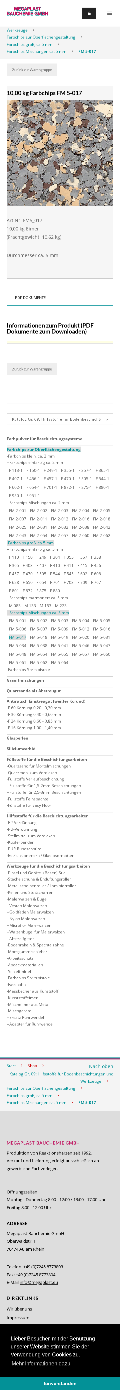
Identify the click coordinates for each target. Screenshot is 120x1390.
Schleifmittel (19, 971)
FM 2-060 (80, 535)
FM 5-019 (59, 637)
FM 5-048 (17, 654)
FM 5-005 (101, 621)
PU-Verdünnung (22, 829)
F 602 (82, 574)
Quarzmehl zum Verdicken (32, 772)
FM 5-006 (17, 629)
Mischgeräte (19, 1011)
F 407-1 (16, 479)
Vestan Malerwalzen (28, 905)
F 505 (41, 574)
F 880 (55, 591)
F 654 (41, 582)
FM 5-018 (38, 637)
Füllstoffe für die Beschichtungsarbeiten (47, 759)
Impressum (18, 1317)
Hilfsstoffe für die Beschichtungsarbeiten (48, 816)
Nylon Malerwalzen (27, 918)
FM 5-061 (17, 662)
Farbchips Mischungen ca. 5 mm (36, 51)
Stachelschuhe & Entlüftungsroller (39, 879)
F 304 (55, 557)
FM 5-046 (80, 645)
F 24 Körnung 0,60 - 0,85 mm (34, 721)
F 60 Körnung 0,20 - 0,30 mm (34, 708)
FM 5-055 (59, 654)
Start (11, 1065)
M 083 (15, 606)
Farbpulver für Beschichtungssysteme (44, 439)
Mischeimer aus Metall (29, 1004)
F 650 (28, 582)
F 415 (82, 565)
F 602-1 (16, 487)
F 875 (41, 591)
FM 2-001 (17, 510)
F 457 (14, 574)
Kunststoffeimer (23, 998)
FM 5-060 (101, 654)
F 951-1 (33, 495)
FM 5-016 (101, 629)
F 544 (55, 574)
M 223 (61, 606)
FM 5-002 (38, 621)
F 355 (69, 557)
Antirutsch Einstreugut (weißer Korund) (46, 701)
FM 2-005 (101, 510)
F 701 (55, 582)
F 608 (96, 574)
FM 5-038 (38, 645)
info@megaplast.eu (39, 1282)
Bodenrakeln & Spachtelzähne (36, 945)
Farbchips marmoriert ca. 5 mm (38, 598)
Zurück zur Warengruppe (32, 70)
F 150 (28, 557)
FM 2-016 (80, 519)
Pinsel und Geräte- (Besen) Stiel (37, 873)
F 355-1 (68, 470)
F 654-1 (33, 487)
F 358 (96, 557)
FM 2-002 (38, 510)
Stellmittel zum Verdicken (31, 836)
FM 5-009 (59, 629)
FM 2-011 (38, 519)
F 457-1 (50, 479)
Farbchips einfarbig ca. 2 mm (36, 462)
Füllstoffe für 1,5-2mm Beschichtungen (45, 785)
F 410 (55, 565)
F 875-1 (85, 487)
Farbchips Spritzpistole (29, 669)
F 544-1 (102, 479)
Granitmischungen (25, 680)
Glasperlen (17, 738)
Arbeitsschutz (20, 958)
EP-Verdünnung (22, 822)
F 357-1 (85, 470)
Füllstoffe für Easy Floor (29, 805)
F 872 (28, 591)
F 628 (14, 582)
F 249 (41, 557)
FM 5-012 (80, 629)
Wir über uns (19, 1309)
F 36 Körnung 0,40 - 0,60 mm (34, 714)
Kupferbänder (21, 842)
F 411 (69, 565)
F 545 (69, 574)
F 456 (96, 565)
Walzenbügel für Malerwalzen (37, 932)
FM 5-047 (101, 645)
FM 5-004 (80, 621)
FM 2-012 (59, 519)
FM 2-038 (80, 527)
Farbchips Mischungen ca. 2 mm (39, 502)
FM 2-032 (59, 527)
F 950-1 (16, 495)
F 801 (14, 591)
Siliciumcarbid (21, 749)
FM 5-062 (38, 662)
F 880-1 (102, 487)
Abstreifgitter (21, 938)
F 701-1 (50, 487)
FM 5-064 (59, 662)
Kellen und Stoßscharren (30, 892)
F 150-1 (33, 470)
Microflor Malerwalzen (30, 925)
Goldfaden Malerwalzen (31, 912)
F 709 (82, 582)
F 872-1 (68, 487)
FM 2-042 (101, 527)
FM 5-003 (59, 621)
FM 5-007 (38, 629)
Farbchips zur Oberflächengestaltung (41, 37)
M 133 (30, 606)
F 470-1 (68, 479)
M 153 (45, 606)
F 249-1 (50, 470)
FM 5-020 (80, 637)
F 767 (96, 582)
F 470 (28, 574)
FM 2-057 (59, 535)
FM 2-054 (38, 535)
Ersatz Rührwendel (26, 1017)
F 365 (14, 565)
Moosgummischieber (27, 951)
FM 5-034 (17, 645)
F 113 (14, 557)
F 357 (82, 557)
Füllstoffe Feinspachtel (28, 799)
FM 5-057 (80, 654)
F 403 (28, 565)
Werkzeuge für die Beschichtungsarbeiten (48, 866)
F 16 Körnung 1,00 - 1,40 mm (34, 728)
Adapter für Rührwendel (31, 1024)
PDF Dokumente (30, 297)
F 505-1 (85, 479)
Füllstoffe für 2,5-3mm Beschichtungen (45, 792)
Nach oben (101, 1066)
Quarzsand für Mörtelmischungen (39, 766)
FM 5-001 (17, 621)
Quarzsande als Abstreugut (34, 691)
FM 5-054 (38, 654)
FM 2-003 (59, 510)
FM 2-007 (17, 519)
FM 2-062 (101, 535)
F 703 (69, 582)
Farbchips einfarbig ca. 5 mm (36, 549)
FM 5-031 (101, 637)
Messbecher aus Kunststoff (33, 991)
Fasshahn (17, 984)
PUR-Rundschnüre (24, 849)
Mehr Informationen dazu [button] (41, 1363)
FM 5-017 (87, 51)
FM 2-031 (38, 527)
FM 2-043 (17, 535)
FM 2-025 (17, 527)
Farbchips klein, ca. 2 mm (31, 456)
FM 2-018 (101, 519)
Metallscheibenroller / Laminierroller (42, 886)
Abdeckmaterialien (25, 965)
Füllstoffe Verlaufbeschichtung (36, 779)
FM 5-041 (59, 645)
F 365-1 (102, 470)
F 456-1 (33, 479)
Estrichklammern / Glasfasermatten (41, 855)
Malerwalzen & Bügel (28, 899)
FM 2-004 (80, 510)
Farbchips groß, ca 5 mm (29, 44)
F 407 (41, 565)
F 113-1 (16, 470)
